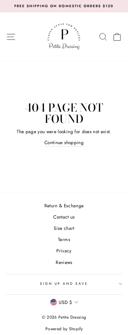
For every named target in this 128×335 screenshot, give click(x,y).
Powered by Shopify (64, 329)
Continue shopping (64, 142)
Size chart (64, 228)
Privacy (63, 250)
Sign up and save (64, 283)
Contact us (63, 216)
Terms (64, 239)
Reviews (64, 262)
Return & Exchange (64, 205)
